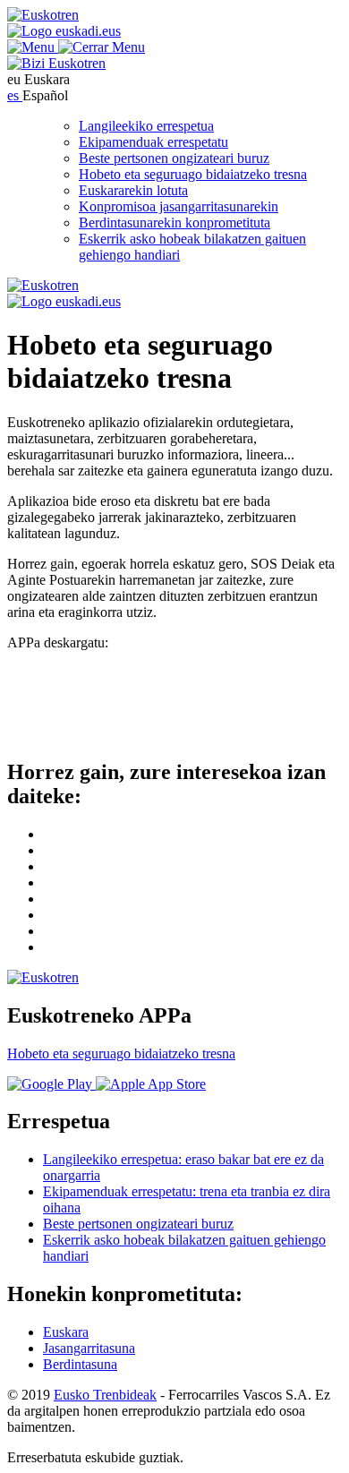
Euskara (66, 1332)
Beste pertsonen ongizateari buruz (174, 158)
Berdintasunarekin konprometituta (174, 222)
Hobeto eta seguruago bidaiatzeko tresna (193, 174)
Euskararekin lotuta (133, 190)
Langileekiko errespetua (146, 125)
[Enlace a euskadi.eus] (64, 31)
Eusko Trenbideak (105, 1394)
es (14, 95)
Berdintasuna (80, 1364)
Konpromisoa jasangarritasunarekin (178, 206)
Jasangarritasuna (89, 1348)
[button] (76, 47)
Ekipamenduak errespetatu (153, 142)
